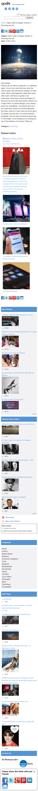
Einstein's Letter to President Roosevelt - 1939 (17, 460)
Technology (13, 126)
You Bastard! (6, 587)
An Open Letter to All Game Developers (15, 224)
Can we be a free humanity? (11, 144)
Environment (6, 569)
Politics (5, 551)
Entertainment (7, 567)
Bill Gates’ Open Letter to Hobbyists (14, 497)
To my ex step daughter (10, 630)
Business (5, 556)
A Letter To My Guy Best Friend (12, 400)
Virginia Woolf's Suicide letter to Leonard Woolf (18, 424)
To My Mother (7, 599)
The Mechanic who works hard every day (16, 614)
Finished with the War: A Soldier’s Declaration (17, 477)
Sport (4, 582)
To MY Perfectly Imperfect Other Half (15, 702)
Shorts (4, 549)
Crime (4, 561)
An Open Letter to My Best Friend (13, 353)
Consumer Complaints (10, 559)
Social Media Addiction (10, 291)
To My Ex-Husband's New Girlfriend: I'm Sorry (17, 315)
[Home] (6, 4)
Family (4, 572)
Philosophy (6, 579)
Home (3, 23)
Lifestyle (5, 574)
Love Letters (6, 577)
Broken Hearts (7, 554)
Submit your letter (10, 528)
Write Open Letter (28, 15)
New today (9, 517)
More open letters (12, 521)
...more (34, 414)
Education (5, 564)
